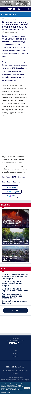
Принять (27, 388)
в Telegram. (13, 192)
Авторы (15, 356)
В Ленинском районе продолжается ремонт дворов (12, 284)
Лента (15, 350)
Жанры (15, 353)
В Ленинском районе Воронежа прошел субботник (15, 290)
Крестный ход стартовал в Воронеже (14, 302)
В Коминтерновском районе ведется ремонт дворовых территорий (15, 277)
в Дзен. (11, 187)
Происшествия (8, 14)
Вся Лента (15, 310)
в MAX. (11, 196)
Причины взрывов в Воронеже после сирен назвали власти (12, 296)
